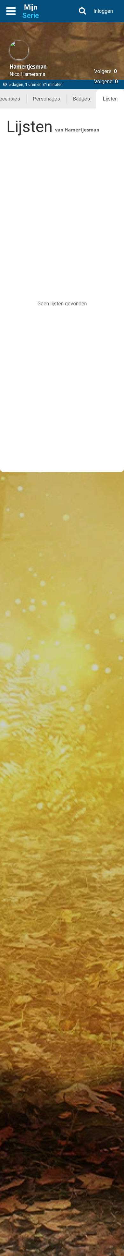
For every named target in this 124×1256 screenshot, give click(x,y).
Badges (81, 99)
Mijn (30, 11)
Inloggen (103, 11)
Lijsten (110, 99)
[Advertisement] (62, 207)
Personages (46, 99)
